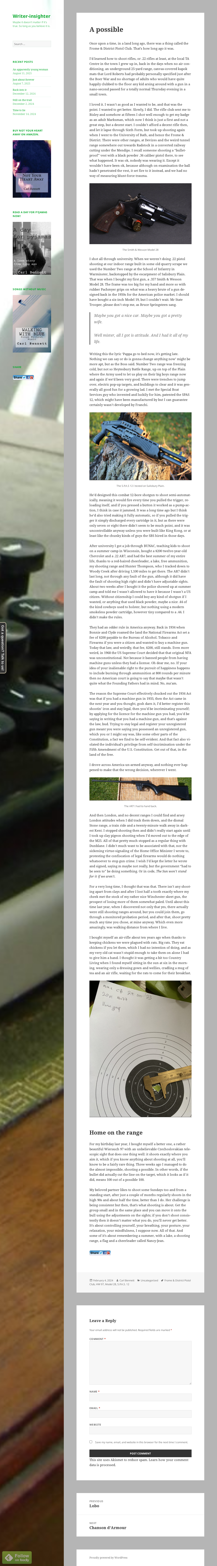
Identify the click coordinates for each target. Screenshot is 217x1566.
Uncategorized (149, 1280)
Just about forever (23, 79)
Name (94, 1391)
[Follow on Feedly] (17, 1557)
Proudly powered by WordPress (108, 1557)
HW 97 (100, 1284)
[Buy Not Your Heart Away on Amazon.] (32, 169)
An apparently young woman (30, 69)
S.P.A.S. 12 (123, 1284)
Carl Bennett (127, 1280)
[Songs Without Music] (32, 323)
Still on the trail (22, 100)
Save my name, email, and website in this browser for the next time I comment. (141, 1442)
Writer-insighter (31, 16)
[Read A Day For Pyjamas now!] (32, 248)
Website (95, 1424)
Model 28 (110, 1284)
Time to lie (19, 110)
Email (94, 1408)
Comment (97, 1339)
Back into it (19, 90)
